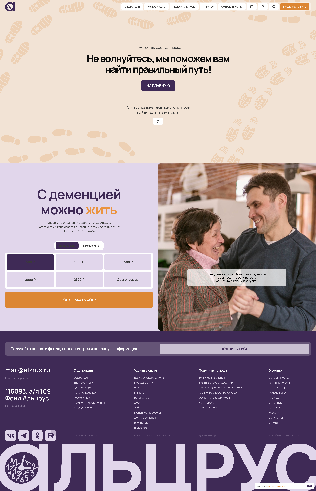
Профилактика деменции (89, 402)
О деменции (81, 377)
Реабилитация (82, 397)
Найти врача (206, 402)
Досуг (138, 402)
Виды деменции (83, 382)
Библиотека (141, 422)
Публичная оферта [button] (85, 435)
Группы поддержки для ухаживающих (222, 387)
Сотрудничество (279, 377)
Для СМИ (274, 407)
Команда (274, 397)
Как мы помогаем (279, 382)
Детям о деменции (145, 417)
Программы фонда (280, 387)
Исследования (83, 407)
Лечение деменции (86, 392)
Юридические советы (147, 412)
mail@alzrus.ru (27, 370)
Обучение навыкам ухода (214, 397)
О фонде (275, 370)
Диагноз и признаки (86, 387)
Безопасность (143, 397)
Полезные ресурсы (210, 407)
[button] (234, 349)
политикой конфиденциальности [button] (276, 486)
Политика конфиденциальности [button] (154, 435)
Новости (274, 412)
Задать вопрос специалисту (216, 382)
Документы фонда (210, 435)
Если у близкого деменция (150, 377)
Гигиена (139, 392)
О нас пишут (276, 402)
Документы (276, 417)
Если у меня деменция (212, 377)
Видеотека (141, 427)
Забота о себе (142, 407)
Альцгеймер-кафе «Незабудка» (218, 392)
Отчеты (273, 422)
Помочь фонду (278, 392)
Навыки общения (144, 387)
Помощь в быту (143, 382)
